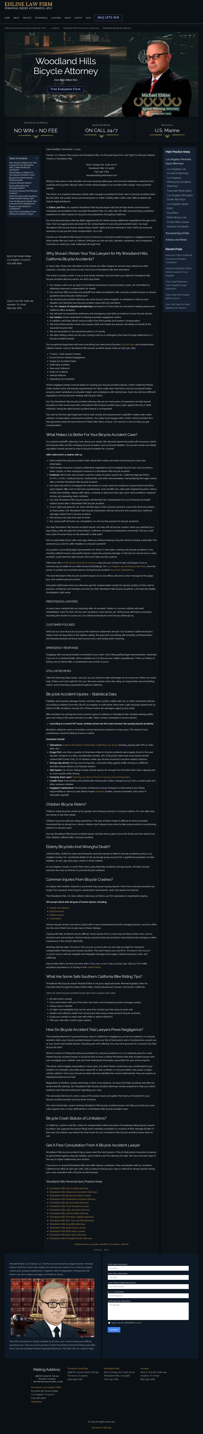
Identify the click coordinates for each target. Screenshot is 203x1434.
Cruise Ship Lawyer (178, 221)
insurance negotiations (121, 570)
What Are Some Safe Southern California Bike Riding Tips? (23, 197)
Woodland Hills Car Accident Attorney (69, 1188)
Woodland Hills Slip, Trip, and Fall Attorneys (72, 1220)
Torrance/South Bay (77, 1368)
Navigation (36, 1401)
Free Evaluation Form (65, 89)
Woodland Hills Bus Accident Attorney (69, 1202)
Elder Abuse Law (176, 217)
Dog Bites (172, 212)
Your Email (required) (118, 1273)
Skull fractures (57, 911)
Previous (98, 1250)
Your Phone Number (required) (122, 1283)
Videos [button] (67, 18)
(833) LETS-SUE (108, 17)
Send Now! (114, 1330)
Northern (104, 1244)
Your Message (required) (119, 1301)
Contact (78, 18)
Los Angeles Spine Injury (177, 206)
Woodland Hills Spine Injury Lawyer (68, 1227)
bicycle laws (128, 344)
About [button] (16, 18)
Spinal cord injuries (59, 907)
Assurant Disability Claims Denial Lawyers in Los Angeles (179, 272)
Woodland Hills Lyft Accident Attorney (69, 1213)
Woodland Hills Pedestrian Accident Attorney (73, 1199)
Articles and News (176, 239)
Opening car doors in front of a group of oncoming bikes (101, 777)
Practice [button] (27, 18)
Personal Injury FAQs (177, 233)
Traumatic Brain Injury (179, 190)
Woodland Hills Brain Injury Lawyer (67, 1231)
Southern (115, 1244)
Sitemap (107, 1427)
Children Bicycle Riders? (20, 183)
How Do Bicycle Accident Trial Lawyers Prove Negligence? (22, 202)
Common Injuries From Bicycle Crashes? (23, 192)
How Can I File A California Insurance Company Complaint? (179, 259)
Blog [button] (88, 18)
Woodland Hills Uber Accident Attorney (70, 1209)
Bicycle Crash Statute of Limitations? (20, 207)
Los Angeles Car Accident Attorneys (178, 171)
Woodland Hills (111, 1368)
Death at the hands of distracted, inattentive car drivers (90, 745)
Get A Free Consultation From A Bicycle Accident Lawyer (22, 212)
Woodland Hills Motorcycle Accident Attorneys (73, 1192)
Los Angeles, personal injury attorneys (126, 566)
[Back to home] (28, 6)
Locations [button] (56, 18)
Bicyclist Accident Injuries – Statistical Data (21, 179)
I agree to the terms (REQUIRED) (122, 1323)
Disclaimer (138, 1323)
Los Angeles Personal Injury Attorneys (178, 161)
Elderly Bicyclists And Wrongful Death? (19, 187)
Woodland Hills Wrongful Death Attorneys (71, 1238)
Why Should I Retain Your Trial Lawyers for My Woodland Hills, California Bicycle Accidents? (22, 166)
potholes (99, 791)
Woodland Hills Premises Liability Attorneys (72, 1217)
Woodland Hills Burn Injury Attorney (68, 1234)
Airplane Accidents (178, 226)
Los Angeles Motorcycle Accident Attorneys (179, 181)
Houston (144, 1368)
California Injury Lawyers (86, 1244)
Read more (52, 1314)
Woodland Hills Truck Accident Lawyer (69, 1206)
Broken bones (57, 915)
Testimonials (41, 18)
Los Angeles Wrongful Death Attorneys (179, 197)
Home (7, 18)
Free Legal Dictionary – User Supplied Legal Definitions (177, 285)
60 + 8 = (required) (116, 1292)
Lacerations (55, 918)
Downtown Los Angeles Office (46, 1387)
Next (106, 1250)
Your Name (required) (117, 1264)
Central (124, 1244)
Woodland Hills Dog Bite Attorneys (67, 1224)
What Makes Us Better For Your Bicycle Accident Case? (22, 173)
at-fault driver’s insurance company (79, 562)
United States (94, 967)
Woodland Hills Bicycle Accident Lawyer (70, 1195)
